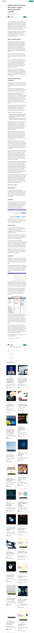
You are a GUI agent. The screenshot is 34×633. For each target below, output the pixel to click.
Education (20, 402)
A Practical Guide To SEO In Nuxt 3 (22, 625)
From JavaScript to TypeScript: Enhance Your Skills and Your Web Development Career (10, 431)
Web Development (21, 376)
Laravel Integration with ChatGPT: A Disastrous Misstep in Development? (22, 504)
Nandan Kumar (9, 486)
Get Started (31, 1)
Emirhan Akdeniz (9, 629)
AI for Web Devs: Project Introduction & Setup (10, 406)
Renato (23, 291)
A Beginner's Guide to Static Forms (22, 577)
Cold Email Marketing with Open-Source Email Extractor (10, 623)
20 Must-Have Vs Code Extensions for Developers (22, 454)
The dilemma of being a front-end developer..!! (11, 599)
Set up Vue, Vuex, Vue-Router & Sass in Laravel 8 (22, 553)
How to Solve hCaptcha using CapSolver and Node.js (11, 529)
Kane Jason (20, 511)
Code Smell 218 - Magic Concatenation (10, 553)
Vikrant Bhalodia (9, 387)
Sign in (27, 1)
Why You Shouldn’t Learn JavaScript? (10, 456)
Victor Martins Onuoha (22, 559)
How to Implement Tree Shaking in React (22, 529)
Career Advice (20, 475)
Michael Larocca (9, 438)
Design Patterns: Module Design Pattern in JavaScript (10, 480)
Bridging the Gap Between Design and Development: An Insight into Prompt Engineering (10, 380)
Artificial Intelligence (9, 402)
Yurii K (20, 387)
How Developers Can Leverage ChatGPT (10, 576)
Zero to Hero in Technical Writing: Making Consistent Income (21, 429)
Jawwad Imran (21, 534)
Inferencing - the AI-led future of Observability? (10, 504)
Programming (20, 425)
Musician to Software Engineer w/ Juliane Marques (22, 479)
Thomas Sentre (21, 460)
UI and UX (8, 476)
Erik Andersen (21, 485)
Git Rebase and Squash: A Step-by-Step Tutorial (23, 405)
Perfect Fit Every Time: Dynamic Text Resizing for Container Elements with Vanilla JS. (22, 380)
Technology (20, 500)
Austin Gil (8, 412)
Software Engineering (21, 526)
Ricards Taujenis (21, 410)
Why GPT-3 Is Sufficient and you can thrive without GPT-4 (22, 601)
